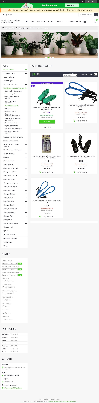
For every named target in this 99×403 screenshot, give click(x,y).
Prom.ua (58, 399)
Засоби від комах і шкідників (13, 150)
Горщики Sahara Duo (10, 209)
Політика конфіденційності (69, 401)
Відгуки (5, 246)
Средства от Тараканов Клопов (11, 145)
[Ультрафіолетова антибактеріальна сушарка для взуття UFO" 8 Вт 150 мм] (47, 143)
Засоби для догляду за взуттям (25, 28)
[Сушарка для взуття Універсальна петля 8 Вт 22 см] (47, 188)
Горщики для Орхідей (11, 168)
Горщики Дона (8, 164)
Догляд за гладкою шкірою (13, 128)
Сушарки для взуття (11, 105)
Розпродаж (8, 220)
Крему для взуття (10, 123)
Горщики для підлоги (11, 183)
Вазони (6, 157)
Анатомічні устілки (11, 94)
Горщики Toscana (9, 212)
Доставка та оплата (74, 21)
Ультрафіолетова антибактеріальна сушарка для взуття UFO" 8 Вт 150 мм (47, 157)
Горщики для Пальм (10, 172)
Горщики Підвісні (9, 190)
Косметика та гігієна (10, 84)
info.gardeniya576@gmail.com (13, 388)
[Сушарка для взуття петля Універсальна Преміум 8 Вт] (81, 92)
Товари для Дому (9, 73)
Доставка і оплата (9, 234)
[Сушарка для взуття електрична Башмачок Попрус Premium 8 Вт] (81, 143)
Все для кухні (8, 81)
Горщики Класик (9, 179)
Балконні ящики (9, 153)
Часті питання (7, 242)
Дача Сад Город (9, 77)
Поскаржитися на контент (54, 401)
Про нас (50, 21)
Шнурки (7, 108)
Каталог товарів (36, 21)
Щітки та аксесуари (11, 126)
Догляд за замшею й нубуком (11, 132)
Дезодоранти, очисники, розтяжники (13, 119)
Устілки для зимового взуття (12, 97)
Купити (48, 121)
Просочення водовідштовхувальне (12, 115)
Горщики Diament (9, 194)
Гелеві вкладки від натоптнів (11, 102)
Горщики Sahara (9, 205)
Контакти (60, 21)
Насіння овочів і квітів (11, 141)
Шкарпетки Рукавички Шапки (13, 137)
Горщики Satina (9, 201)
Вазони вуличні (9, 161)
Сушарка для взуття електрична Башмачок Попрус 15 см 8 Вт (46, 108)
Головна (26, 21)
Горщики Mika (8, 198)
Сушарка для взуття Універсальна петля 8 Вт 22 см (47, 201)
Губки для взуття (10, 111)
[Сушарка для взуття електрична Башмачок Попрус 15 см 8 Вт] (47, 94)
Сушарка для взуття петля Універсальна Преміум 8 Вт (81, 106)
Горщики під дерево (10, 187)
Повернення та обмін (10, 238)
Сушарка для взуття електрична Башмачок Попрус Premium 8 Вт (81, 157)
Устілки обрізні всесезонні (13, 91)
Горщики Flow (8, 216)
